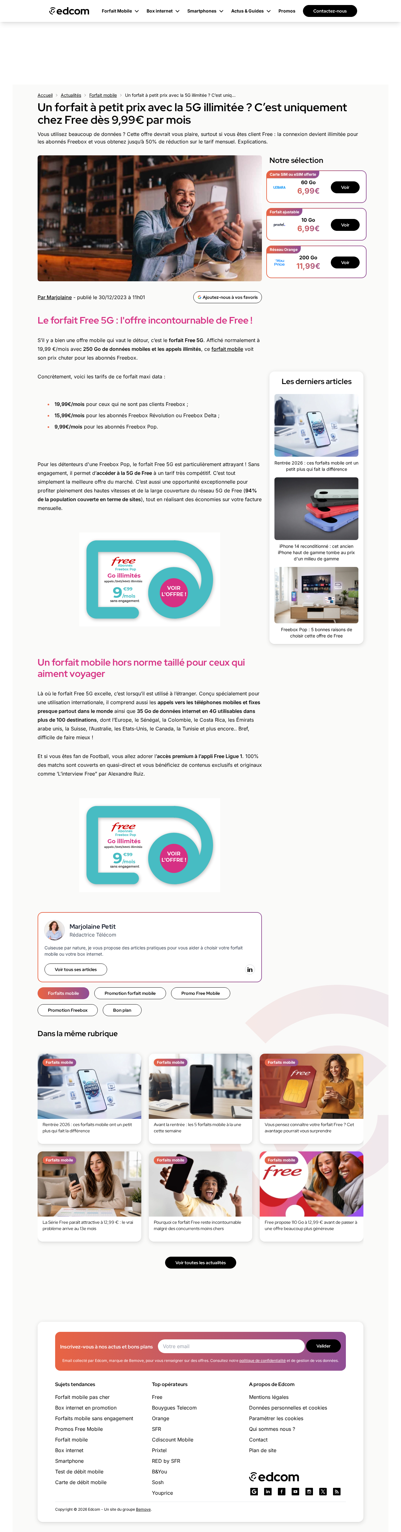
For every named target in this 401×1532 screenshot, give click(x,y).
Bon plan (122, 1010)
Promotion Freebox (67, 1010)
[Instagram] (309, 1492)
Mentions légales (269, 1397)
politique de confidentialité (262, 1360)
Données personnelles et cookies (288, 1408)
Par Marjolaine (55, 297)
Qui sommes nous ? (272, 1429)
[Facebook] (282, 1492)
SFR (156, 1429)
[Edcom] (69, 11)
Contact (258, 1439)
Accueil (45, 95)
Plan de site (262, 1450)
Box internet (69, 1450)
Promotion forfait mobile (130, 993)
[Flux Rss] (337, 1492)
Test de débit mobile (79, 1471)
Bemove (143, 1509)
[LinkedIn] (250, 969)
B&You (159, 1471)
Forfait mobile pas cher (82, 1397)
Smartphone (69, 1461)
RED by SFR (166, 1461)
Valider (323, 1346)
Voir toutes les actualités (200, 1262)
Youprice (162, 1493)
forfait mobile (227, 349)
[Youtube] (295, 1492)
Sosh (158, 1482)
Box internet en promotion (86, 1408)
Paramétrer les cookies (276, 1418)
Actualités (71, 95)
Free (157, 1397)
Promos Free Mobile (79, 1429)
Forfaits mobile (63, 993)
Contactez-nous (330, 11)
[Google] (254, 1492)
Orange (160, 1418)
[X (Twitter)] (323, 1492)
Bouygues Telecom (174, 1408)
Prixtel (159, 1450)
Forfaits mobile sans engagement (94, 1418)
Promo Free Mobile (200, 993)
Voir (345, 187)
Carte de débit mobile (81, 1482)
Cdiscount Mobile (172, 1439)
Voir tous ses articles (76, 969)
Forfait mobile (103, 95)
